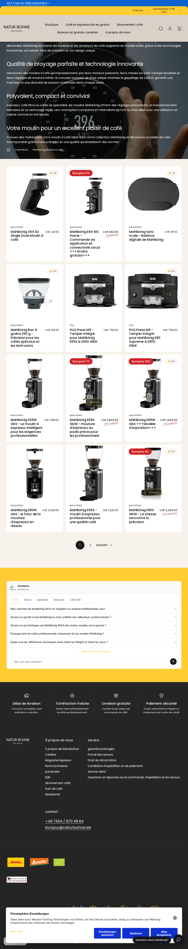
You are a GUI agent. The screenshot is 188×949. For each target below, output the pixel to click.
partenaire (52, 771)
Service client (97, 771)
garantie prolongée (101, 749)
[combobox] (140, 10)
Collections (21, 149)
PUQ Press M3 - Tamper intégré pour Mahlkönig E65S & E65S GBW (83, 336)
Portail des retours (100, 754)
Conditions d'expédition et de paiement (115, 766)
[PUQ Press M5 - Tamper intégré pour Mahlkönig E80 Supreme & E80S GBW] (153, 292)
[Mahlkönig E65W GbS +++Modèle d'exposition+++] (153, 383)
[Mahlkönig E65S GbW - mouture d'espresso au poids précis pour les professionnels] (94, 383)
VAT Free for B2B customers (27, 3)
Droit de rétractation (102, 760)
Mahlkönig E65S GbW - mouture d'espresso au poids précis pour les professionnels (84, 428)
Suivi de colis (53, 788)
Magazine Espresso (58, 760)
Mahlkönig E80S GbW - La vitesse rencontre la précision (142, 516)
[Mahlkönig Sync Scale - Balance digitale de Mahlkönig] (153, 194)
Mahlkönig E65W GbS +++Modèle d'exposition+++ (142, 424)
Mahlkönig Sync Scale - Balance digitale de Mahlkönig (146, 236)
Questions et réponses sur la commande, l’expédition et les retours (134, 777)
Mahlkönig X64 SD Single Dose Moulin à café (27, 236)
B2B (47, 777)
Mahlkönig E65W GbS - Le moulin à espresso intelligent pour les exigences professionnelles (26, 428)
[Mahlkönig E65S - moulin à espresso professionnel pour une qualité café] (94, 473)
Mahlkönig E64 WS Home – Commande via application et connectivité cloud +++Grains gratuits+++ (85, 244)
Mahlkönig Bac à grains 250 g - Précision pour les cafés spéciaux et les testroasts (25, 338)
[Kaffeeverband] (17, 880)
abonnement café (57, 783)
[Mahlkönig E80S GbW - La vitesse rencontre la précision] (153, 473)
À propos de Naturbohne (62, 749)
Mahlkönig (17, 227)
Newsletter (52, 794)
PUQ (72, 325)
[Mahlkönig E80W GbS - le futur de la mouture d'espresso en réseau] (35, 473)
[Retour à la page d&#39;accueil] (8, 150)
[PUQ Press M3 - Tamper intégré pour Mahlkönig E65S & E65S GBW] (94, 292)
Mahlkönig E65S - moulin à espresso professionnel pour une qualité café (85, 516)
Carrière (50, 754)
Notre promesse (56, 766)
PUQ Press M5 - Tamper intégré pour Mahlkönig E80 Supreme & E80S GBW (144, 338)
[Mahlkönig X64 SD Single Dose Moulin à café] (35, 194)
